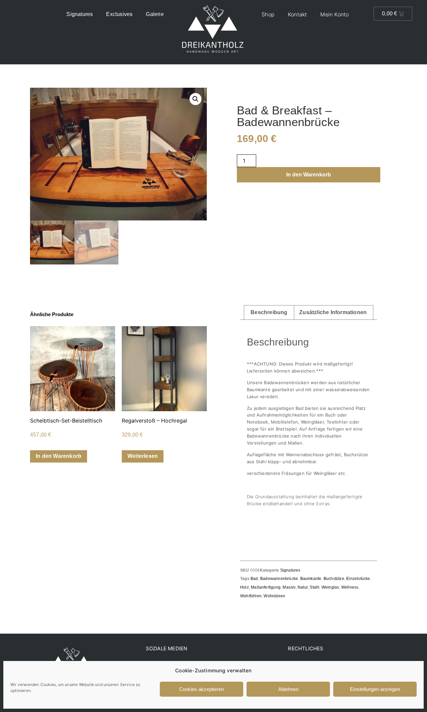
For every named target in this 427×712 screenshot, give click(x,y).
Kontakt (297, 14)
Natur (303, 587)
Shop (268, 14)
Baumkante (311, 578)
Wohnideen (274, 596)
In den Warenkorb (308, 174)
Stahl (314, 587)
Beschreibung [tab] (269, 312)
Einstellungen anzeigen (375, 689)
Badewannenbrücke (279, 578)
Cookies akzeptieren (201, 689)
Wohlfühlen (251, 596)
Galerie (154, 14)
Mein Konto (334, 14)
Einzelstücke (358, 578)
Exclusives (119, 14)
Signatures (79, 14)
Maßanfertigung (266, 587)
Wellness (350, 587)
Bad (254, 578)
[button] (195, 99)
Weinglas (330, 587)
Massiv (289, 587)
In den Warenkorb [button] (58, 456)
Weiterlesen (142, 456)
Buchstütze (334, 578)
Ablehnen (288, 689)
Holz (244, 587)
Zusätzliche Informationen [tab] (333, 312)
